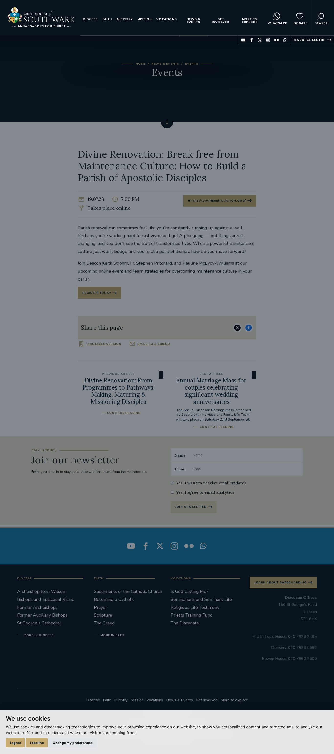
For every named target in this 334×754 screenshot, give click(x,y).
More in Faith (112, 635)
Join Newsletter (190, 507)
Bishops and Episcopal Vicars (45, 599)
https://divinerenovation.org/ (217, 201)
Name (180, 455)
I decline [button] (37, 743)
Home (141, 64)
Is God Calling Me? (189, 591)
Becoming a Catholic (114, 599)
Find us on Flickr (276, 40)
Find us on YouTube (243, 40)
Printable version (104, 344)
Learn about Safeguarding (280, 582)
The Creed (104, 623)
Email (180, 469)
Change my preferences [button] (73, 743)
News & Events (193, 20)
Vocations (166, 19)
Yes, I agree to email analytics (205, 492)
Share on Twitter (237, 327)
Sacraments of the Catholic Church (128, 591)
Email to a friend (153, 344)
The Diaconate (185, 623)
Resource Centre (309, 40)
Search (321, 23)
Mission (144, 19)
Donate (301, 23)
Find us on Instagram (268, 40)
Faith (107, 19)
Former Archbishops (37, 607)
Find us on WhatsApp (285, 40)
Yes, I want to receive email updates (211, 483)
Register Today (96, 293)
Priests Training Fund (192, 615)
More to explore (249, 20)
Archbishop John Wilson (41, 591)
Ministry (125, 19)
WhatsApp (277, 23)
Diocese (90, 19)
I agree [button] (15, 743)
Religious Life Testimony (195, 607)
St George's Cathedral (39, 623)
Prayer (100, 607)
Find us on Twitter (260, 40)
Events (191, 64)
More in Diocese (39, 635)
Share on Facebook (248, 327)
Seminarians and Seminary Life (201, 599)
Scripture (103, 615)
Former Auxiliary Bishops (42, 615)
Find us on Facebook (251, 40)
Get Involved (221, 20)
